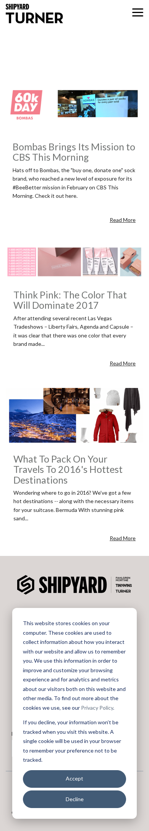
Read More (123, 220)
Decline (75, 799)
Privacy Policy (97, 707)
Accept (74, 778)
